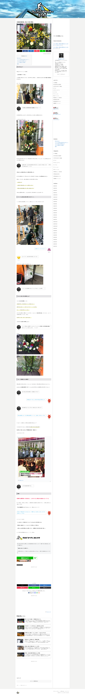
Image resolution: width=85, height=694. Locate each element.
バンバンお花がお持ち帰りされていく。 (23, 59)
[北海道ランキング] (55, 107)
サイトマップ (67, 691)
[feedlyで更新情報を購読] (37, 593)
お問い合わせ (62, 691)
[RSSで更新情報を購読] (39, 593)
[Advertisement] (34, 574)
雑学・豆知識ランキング (57, 114)
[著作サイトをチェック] (29, 593)
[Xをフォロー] (31, 593)
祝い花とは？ (19, 58)
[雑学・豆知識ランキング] (55, 112)
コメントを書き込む (34, 681)
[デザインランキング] (55, 118)
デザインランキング (56, 119)
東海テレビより (21, 480)
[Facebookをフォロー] (33, 593)
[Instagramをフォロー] (35, 593)
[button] (48, 51)
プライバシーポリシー (56, 691)
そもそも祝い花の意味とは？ (60, 143)
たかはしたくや (58, 45)
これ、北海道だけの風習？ (21, 62)
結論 (18, 63)
